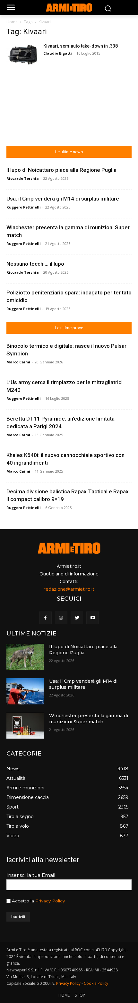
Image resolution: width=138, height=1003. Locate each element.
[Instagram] (61, 618)
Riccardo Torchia (22, 178)
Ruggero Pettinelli (23, 207)
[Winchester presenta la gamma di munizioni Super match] (25, 726)
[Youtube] (92, 618)
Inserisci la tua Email (30, 875)
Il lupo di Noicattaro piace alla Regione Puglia (61, 170)
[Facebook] (45, 618)
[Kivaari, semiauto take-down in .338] (22, 54)
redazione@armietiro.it (69, 589)
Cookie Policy (96, 983)
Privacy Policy (50, 900)
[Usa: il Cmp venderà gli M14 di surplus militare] (25, 691)
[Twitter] (77, 618)
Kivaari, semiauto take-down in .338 (80, 46)
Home (12, 22)
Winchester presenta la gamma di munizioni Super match (88, 719)
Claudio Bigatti (57, 53)
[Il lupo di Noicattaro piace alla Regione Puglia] (25, 657)
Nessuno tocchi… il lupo (35, 264)
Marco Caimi (18, 362)
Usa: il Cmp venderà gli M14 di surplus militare (62, 198)
